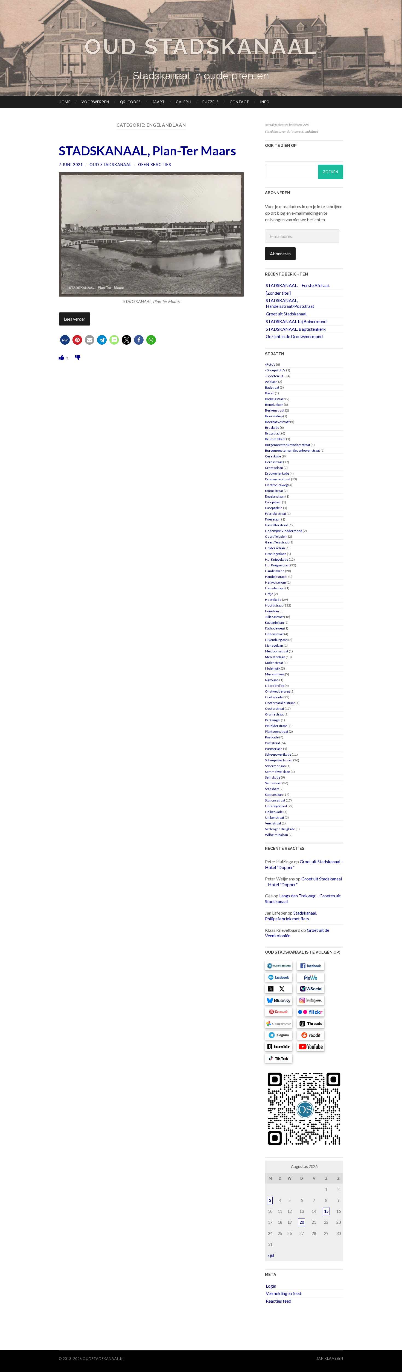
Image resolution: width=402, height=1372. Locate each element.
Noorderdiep (274, 686)
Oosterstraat (274, 708)
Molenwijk (272, 668)
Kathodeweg (274, 628)
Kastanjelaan (274, 622)
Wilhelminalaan (276, 835)
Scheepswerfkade (278, 754)
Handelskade (274, 571)
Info (265, 102)
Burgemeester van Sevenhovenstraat (292, 450)
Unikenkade (274, 812)
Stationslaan (274, 795)
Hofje (269, 594)
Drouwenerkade (277, 473)
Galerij (183, 102)
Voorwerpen (95, 102)
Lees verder (74, 318)
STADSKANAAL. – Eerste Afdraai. (298, 285)
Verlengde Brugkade (280, 829)
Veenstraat (273, 823)
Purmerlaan (273, 749)
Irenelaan (272, 611)
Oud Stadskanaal (201, 47)
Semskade (272, 777)
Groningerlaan (275, 554)
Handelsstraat (275, 577)
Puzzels (210, 102)
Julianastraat (274, 617)
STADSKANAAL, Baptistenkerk (296, 329)
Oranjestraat (274, 714)
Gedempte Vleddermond (283, 531)
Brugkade (272, 427)
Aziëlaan (271, 382)
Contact (239, 102)
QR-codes (130, 102)
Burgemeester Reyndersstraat (287, 445)
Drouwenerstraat (277, 479)
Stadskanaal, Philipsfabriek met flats (291, 915)
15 (326, 1211)
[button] (65, 340)
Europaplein (273, 508)
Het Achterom (275, 582)
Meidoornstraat (276, 651)
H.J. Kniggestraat (277, 565)
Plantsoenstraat (276, 731)
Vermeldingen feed (283, 1293)
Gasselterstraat (276, 525)
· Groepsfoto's (275, 370)
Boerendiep (273, 416)
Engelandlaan (275, 496)
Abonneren (280, 253)
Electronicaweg (276, 485)
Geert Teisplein (276, 536)
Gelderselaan (275, 548)
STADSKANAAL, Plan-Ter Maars (147, 150)
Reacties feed (278, 1300)
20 (301, 1222)
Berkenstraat (274, 410)
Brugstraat (273, 433)
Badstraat (272, 387)
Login (271, 1285)
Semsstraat (273, 783)
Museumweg (274, 674)
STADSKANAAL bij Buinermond (296, 321)
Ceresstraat (273, 462)
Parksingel (272, 720)
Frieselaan (273, 519)
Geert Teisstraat (277, 542)
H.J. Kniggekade (276, 559)
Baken (269, 393)
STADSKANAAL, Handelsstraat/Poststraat (290, 303)
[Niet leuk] (77, 357)
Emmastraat (274, 491)
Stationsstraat (275, 800)
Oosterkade (274, 697)
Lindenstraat (274, 634)
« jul (270, 1255)
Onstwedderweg (277, 691)
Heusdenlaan (275, 588)
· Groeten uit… (275, 376)
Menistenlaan (275, 657)
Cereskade (273, 456)
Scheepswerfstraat (279, 760)
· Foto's (270, 364)
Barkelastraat (275, 399)
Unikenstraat (274, 817)
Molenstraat (274, 663)
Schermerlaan (275, 766)
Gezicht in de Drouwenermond (294, 336)
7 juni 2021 (71, 164)
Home (65, 102)
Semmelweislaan (277, 772)
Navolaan (272, 680)
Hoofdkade (273, 600)
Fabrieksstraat (275, 513)
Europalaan (273, 502)
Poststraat (272, 743)
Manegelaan (274, 645)
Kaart (158, 102)
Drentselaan (274, 468)
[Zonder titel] (278, 292)
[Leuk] (62, 357)
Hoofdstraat (274, 605)
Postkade (272, 737)
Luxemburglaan (276, 640)
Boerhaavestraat (277, 422)
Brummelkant (275, 439)
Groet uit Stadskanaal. (286, 313)
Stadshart (272, 789)
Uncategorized (276, 806)
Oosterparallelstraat (280, 703)
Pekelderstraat (276, 726)
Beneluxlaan (274, 405)
